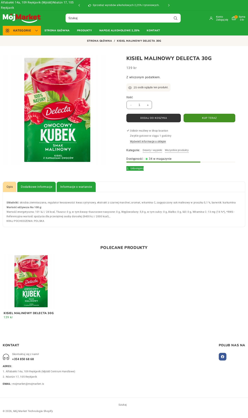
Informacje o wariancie (76, 187)
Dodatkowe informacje (36, 187)
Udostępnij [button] (137, 168)
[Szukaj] (175, 18)
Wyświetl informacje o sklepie (148, 141)
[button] (168, 5)
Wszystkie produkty (177, 150)
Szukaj (123, 404)
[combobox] (123, 18)
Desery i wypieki (152, 150)
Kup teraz (209, 118)
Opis (10, 187)
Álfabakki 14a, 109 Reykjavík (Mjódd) (27, 2)
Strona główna (99, 41)
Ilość (129, 97)
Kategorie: (133, 150)
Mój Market (20, 411)
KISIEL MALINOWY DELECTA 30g (29, 313)
